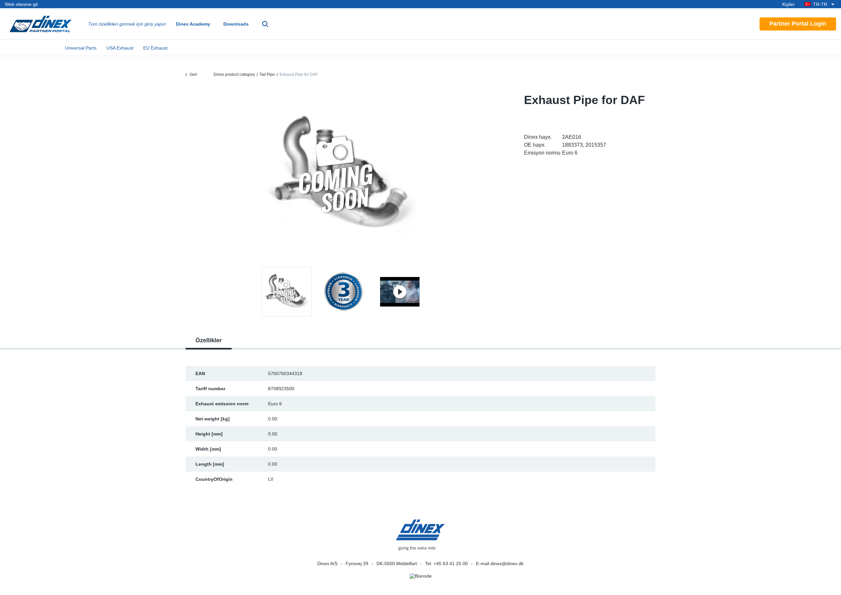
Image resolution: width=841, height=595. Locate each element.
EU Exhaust (155, 48)
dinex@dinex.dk (507, 563)
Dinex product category (234, 74)
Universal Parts (81, 48)
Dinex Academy (193, 24)
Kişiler (788, 4)
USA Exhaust (119, 48)
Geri (193, 74)
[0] (343, 175)
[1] (343, 292)
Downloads (236, 24)
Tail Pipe (267, 74)
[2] (400, 292)
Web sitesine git (21, 4)
